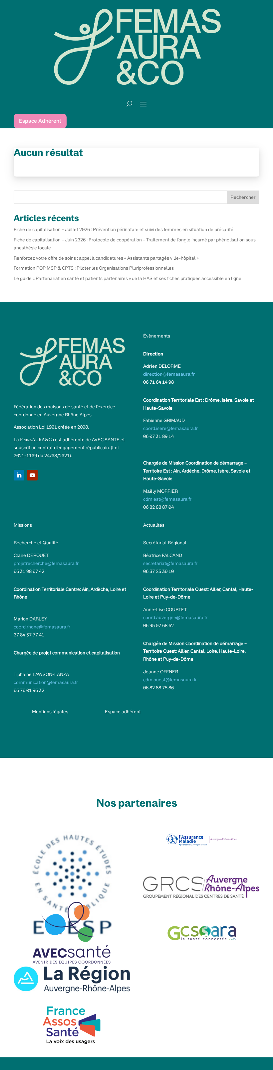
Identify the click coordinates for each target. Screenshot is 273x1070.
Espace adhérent (123, 712)
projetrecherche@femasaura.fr (46, 563)
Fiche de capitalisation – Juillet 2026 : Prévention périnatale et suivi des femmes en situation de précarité (123, 229)
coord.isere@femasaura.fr (170, 428)
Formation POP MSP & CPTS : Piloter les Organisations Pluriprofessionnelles (94, 268)
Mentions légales (50, 712)
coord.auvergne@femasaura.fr (175, 617)
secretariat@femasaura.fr (170, 563)
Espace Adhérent (40, 120)
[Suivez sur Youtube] (32, 475)
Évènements (156, 336)
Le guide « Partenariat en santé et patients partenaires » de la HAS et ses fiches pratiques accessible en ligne (127, 278)
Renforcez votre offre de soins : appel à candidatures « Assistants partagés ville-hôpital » (106, 258)
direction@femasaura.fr (169, 374)
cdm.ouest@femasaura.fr (170, 680)
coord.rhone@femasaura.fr (42, 627)
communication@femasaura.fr (46, 682)
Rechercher (243, 197)
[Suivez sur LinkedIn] (19, 475)
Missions (23, 525)
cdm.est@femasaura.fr (167, 499)
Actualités (153, 525)
